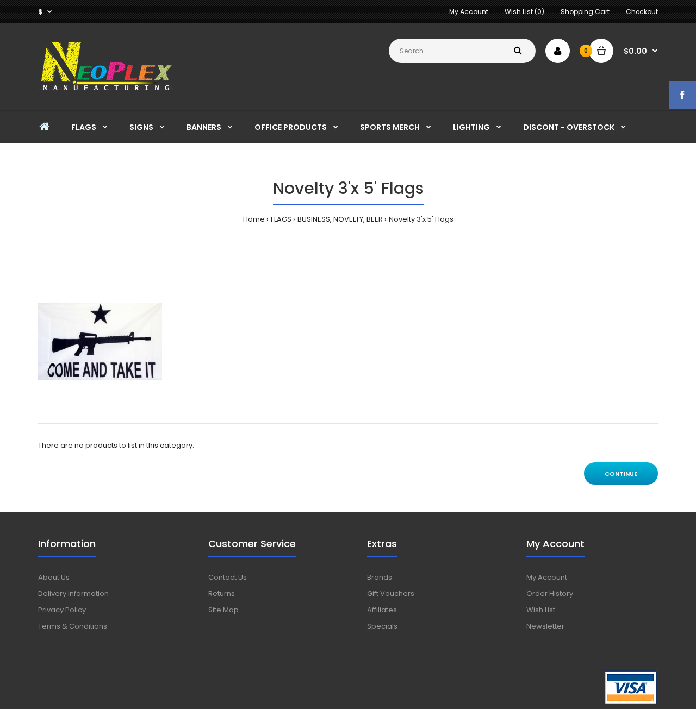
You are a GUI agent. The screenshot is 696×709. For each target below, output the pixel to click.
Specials (382, 626)
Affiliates (382, 610)
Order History (549, 593)
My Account (468, 11)
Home (254, 219)
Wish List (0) (524, 11)
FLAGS (281, 219)
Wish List (540, 610)
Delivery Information (73, 593)
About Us (54, 577)
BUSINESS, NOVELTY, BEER (340, 219)
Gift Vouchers (390, 593)
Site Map (223, 610)
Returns (221, 593)
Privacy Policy (62, 610)
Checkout (642, 11)
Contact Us (227, 577)
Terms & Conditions (72, 626)
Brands (379, 577)
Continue (621, 473)
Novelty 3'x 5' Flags (421, 219)
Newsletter (545, 626)
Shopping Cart (585, 11)
